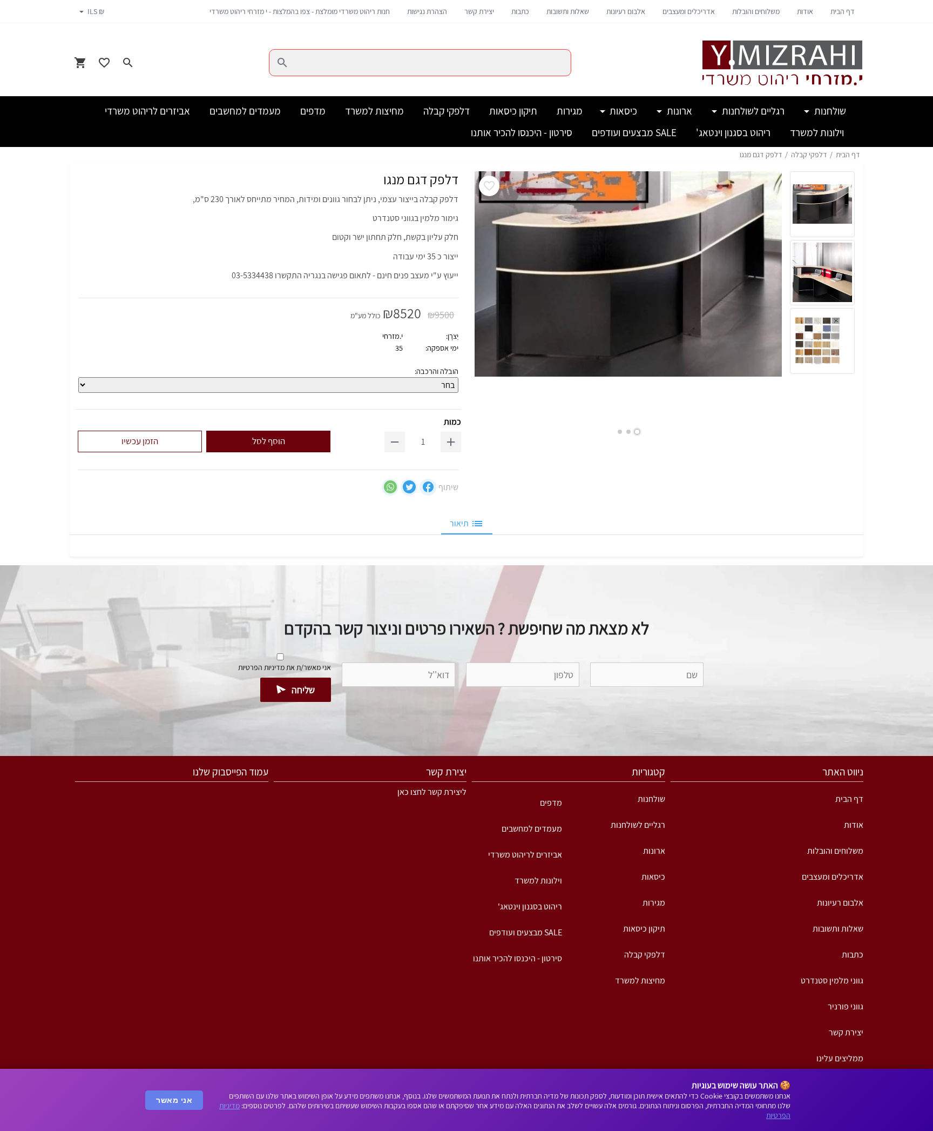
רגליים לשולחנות (638, 825)
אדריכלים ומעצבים (688, 11)
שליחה (303, 690)
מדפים (551, 802)
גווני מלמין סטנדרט (832, 980)
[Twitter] (409, 487)
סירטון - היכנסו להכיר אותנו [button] (521, 132)
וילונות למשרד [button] (817, 132)
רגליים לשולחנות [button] (752, 110)
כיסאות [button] (622, 110)
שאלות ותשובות (567, 11)
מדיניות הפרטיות (261, 667)
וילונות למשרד (538, 880)
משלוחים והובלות (756, 11)
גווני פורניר (845, 1006)
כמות (452, 421)
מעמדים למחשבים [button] (245, 110)
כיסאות (653, 876)
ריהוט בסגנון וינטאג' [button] (733, 132)
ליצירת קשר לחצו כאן (431, 792)
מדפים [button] (313, 110)
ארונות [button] (678, 110)
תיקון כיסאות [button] (513, 110)
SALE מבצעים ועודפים (525, 932)
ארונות (654, 850)
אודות (805, 11)
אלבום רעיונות (625, 11)
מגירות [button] (570, 110)
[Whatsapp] (390, 487)
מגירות (654, 902)
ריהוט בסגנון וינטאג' (530, 906)
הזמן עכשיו (139, 441)
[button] (637, 432)
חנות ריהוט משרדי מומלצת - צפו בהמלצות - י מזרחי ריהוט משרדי (299, 11)
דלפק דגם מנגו (761, 154)
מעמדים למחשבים (532, 828)
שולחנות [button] (829, 110)
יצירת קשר (479, 11)
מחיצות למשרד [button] (374, 110)
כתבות (520, 11)
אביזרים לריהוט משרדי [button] (147, 110)
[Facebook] (428, 487)
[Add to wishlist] (489, 186)
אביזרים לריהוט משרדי (525, 854)
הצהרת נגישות (427, 11)
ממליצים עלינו (839, 1058)
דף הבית (842, 11)
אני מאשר (174, 1100)
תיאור (459, 523)
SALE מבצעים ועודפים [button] (634, 132)
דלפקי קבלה (809, 154)
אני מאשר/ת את (284, 667)
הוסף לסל (268, 441)
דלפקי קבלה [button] (446, 110)
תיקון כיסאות (644, 928)
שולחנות (651, 799)
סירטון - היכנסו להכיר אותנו (517, 958)
